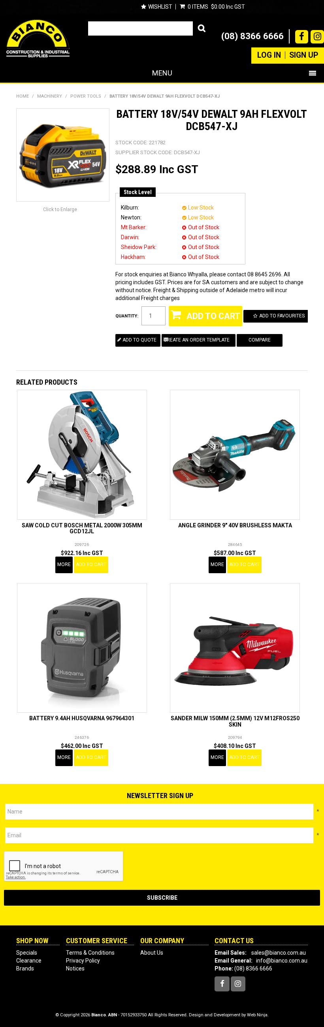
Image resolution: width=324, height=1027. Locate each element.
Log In (269, 55)
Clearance (28, 960)
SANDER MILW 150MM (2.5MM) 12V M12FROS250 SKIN (235, 721)
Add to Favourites (282, 316)
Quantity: (126, 316)
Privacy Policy (83, 960)
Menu (162, 73)
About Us (151, 953)
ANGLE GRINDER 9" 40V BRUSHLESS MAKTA (235, 525)
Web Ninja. (258, 1015)
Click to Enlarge (60, 209)
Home (22, 96)
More (64, 564)
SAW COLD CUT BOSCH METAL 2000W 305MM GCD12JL (82, 528)
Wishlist (160, 6)
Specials (26, 953)
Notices (75, 968)
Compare (260, 340)
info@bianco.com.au (281, 960)
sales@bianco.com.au (278, 953)
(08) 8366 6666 (252, 36)
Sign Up (303, 55)
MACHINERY (49, 96)
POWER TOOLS (85, 96)
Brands (25, 968)
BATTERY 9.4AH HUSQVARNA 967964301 (81, 718)
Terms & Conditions (90, 953)
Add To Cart (91, 564)
